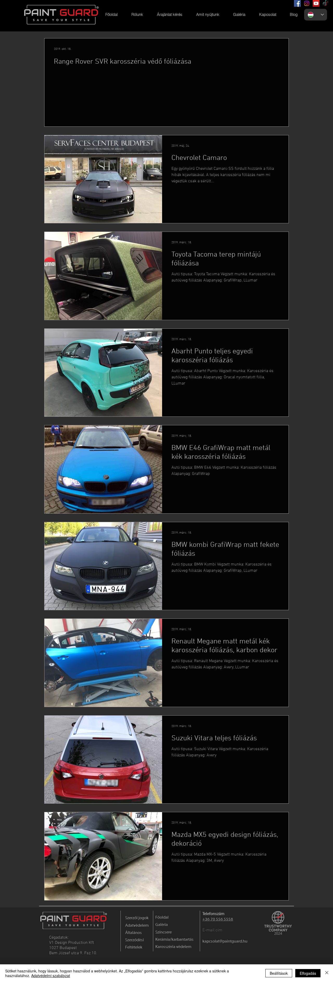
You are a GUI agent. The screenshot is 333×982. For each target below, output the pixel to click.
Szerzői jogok (137, 918)
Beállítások (279, 973)
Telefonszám (213, 913)
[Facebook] (297, 3)
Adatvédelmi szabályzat (50, 975)
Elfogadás (308, 973)
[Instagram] (306, 3)
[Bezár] (327, 973)
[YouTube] (316, 3)
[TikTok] (325, 3)
